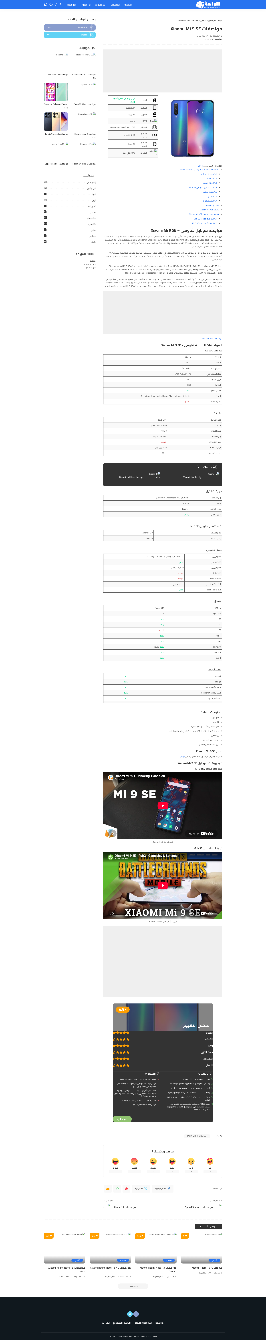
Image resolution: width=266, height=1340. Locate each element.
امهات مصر (91, 267)
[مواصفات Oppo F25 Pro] (83, 92)
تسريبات (92, 206)
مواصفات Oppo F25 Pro (85, 104)
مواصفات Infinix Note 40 (56, 134)
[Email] (108, 1189)
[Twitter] (70, 35)
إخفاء (200, 166)
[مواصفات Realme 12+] (56, 62)
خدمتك (93, 261)
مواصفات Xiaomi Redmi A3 (207, 1267)
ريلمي (93, 212)
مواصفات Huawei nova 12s (85, 135)
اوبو (94, 200)
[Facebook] (70, 27)
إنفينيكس (91, 182)
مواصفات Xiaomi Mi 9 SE (211, 338)
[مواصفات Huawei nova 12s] (83, 121)
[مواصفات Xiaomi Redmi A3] (201, 1248)
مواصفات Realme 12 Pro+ (84, 164)
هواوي (92, 236)
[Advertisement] (162, 70)
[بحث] (45, 4)
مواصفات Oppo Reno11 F (56, 164)
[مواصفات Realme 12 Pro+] (83, 151)
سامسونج (91, 218)
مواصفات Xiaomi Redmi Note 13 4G (110, 1267)
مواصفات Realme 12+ (58, 74)
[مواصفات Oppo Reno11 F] (56, 151)
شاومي (92, 224)
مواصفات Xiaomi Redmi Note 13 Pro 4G (158, 1269)
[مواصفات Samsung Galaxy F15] (56, 92)
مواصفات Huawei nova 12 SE (84, 76)
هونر (93, 242)
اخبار (94, 194)
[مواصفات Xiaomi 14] (192, 477)
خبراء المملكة (90, 264)
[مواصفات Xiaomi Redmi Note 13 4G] (110, 1248)
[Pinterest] (126, 1189)
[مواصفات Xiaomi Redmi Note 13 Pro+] (64, 1248)
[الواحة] (208, 4)
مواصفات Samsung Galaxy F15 (56, 106)
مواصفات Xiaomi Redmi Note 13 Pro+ (66, 1269)
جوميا (182, 756)
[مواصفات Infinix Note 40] (56, 121)
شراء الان (122, 1119)
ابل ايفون (91, 188)
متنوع (93, 230)
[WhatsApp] (117, 1189)
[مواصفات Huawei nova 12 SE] (83, 62)
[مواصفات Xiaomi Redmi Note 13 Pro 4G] (156, 1248)
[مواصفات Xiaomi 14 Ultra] (133, 477)
